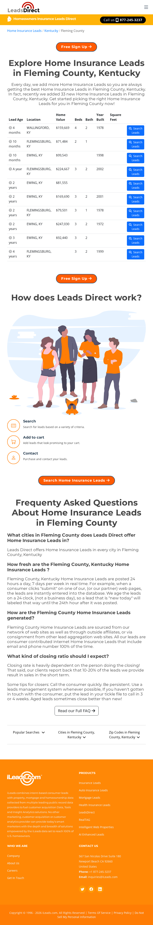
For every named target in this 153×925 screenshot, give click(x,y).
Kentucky (51, 30)
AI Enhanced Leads (91, 834)
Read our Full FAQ (75, 710)
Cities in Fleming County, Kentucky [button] (76, 734)
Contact (30, 453)
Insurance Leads (90, 783)
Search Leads (137, 131)
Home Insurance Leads (24, 30)
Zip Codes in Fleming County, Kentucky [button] (124, 734)
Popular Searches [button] (26, 732)
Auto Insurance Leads (93, 790)
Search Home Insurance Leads (74, 480)
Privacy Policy (122, 913)
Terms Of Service (99, 913)
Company (13, 856)
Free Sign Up (74, 47)
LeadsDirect (87, 812)
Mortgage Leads (89, 797)
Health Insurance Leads (94, 805)
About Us (13, 863)
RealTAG (84, 820)
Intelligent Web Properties (96, 827)
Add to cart (33, 437)
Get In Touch (15, 878)
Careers (12, 870)
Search (29, 421)
